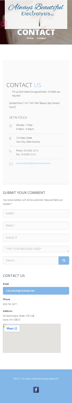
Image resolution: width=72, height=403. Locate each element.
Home (30, 38)
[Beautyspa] (36, 14)
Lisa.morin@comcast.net (20, 290)
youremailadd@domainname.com (33, 163)
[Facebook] (36, 390)
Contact (41, 38)
